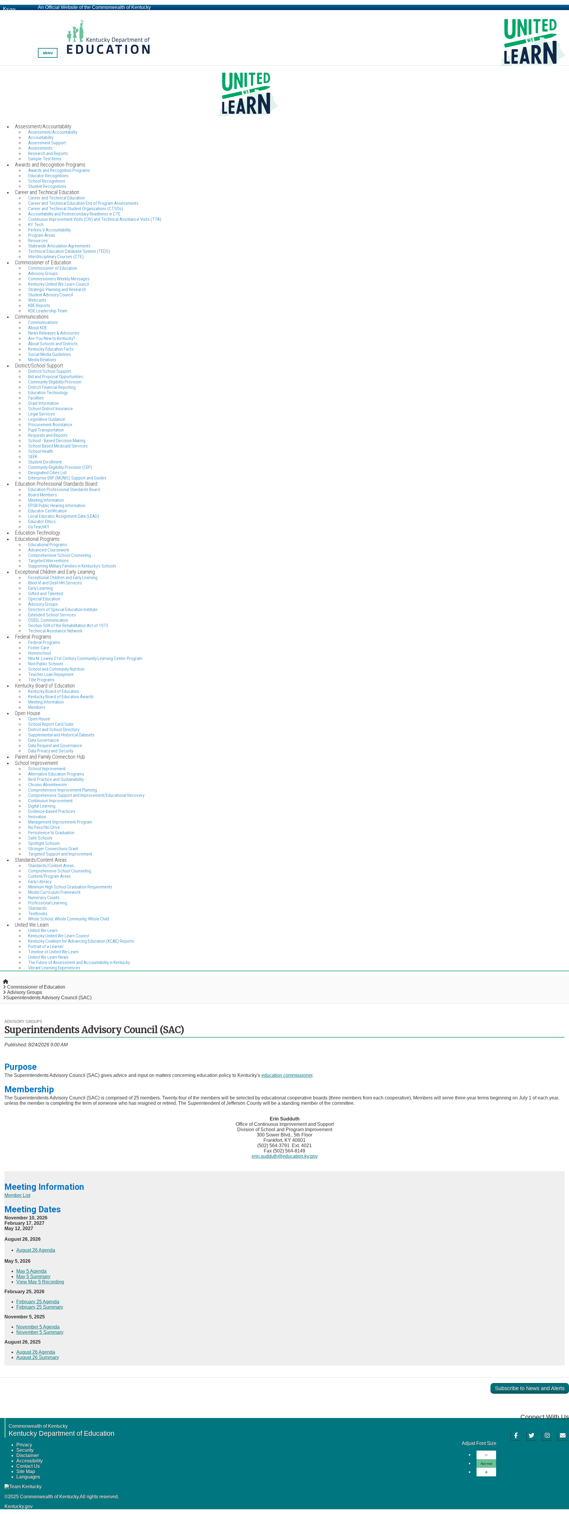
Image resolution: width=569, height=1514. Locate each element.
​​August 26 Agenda (35, 1352)
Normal (486, 1463)
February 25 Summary (39, 1307)
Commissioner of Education (36, 986)
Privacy (24, 1444)
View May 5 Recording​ (40, 1281)
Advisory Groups (24, 992)
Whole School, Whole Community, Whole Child (68, 919)
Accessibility (29, 1460)
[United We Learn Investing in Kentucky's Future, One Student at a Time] (284, 94)
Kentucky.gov (18, 1506)
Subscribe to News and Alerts (530, 1388)
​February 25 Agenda (37, 1301)
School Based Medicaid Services (58, 446)
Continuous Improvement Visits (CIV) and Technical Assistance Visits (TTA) (94, 219)
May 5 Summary (33, 1276)
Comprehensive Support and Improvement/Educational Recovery (86, 795)
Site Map (25, 1471)
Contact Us (28, 1466)
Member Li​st (17, 1195)
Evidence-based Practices (51, 811)
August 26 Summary (37, 1357)
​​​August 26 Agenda (35, 1250)
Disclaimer (27, 1455)
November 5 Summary (39, 1332)
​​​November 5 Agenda (38, 1326)
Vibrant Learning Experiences (54, 968)
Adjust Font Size (479, 1443)
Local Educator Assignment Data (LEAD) (63, 516)
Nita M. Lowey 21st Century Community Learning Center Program (85, 658)
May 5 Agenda (31, 1271)
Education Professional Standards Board (64, 489)
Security (24, 1450)
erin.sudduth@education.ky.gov (285, 1156)
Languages (28, 1476)
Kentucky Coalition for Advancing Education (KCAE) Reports (81, 941)
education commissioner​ (286, 1075)
